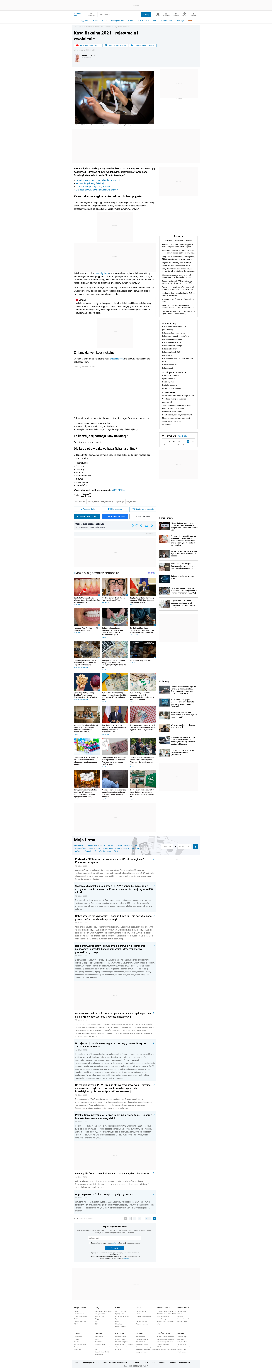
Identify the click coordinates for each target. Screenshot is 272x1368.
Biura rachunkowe (163, 1308)
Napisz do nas (116, 509)
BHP (96, 1321)
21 (183, 441)
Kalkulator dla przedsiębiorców (174, 333)
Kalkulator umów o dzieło (171, 342)
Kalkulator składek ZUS (171, 352)
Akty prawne (120, 1333)
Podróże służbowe (163, 1344)
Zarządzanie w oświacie (103, 1347)
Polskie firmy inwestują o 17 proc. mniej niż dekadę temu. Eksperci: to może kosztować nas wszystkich (178, 288)
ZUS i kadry (78, 1319)
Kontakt (162, 1363)
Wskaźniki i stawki (164, 1333)
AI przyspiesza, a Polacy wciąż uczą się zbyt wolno (178, 300)
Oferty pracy (181, 1352)
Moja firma (89, 27)
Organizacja (78, 1336)
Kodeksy (118, 1349)
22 (188, 441)
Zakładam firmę (91, 845)
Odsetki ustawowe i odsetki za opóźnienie (178, 396)
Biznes (104, 20)
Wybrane (189, 240)
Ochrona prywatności (90, 1363)
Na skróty (181, 1333)
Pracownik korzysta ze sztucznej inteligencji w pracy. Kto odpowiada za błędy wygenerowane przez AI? (178, 312)
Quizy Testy (166, 424)
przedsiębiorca (102, 273)
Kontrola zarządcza (169, 385)
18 (169, 441)
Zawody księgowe (80, 1321)
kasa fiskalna (80, 502)
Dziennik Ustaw (120, 1336)
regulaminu (115, 1243)
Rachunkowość (79, 1314)
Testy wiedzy (99, 1354)
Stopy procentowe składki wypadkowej (176, 405)
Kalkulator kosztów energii (172, 346)
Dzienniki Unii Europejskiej (124, 1344)
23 (193, 441)
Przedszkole (99, 1336)
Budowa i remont (183, 1319)
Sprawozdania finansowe (165, 1321)
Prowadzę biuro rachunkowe (166, 1314)
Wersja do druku (89, 509)
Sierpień (182, 435)
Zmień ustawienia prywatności (115, 1363)
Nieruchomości (167, 20)
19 (174, 441)
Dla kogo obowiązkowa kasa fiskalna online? (97, 190)
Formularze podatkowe (185, 1347)
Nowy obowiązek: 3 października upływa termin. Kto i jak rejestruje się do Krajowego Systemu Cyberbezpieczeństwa (178, 270)
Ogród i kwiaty (182, 1321)
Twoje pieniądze (143, 20)
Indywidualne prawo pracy (103, 1311)
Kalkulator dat (167, 368)
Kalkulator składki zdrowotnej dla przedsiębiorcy (174, 328)
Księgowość (84, 20)
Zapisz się (115, 1248)
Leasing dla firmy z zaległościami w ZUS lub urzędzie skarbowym (178, 294)
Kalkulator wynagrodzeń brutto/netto (175, 336)
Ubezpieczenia (99, 1316)
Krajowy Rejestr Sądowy (171, 388)
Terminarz (171, 435)
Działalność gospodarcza (171, 375)
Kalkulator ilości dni (169, 365)
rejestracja (120, 502)
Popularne (168, 240)
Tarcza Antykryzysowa (103, 851)
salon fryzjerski (93, 502)
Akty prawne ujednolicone (123, 1347)
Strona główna (79, 27)
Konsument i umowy (122, 1316)
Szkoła (97, 1339)
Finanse (118, 845)
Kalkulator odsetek (142, 1344)
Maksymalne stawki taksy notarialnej (176, 418)
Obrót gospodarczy (80, 1316)
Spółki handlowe (168, 379)
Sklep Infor (119, 1324)
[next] (154, 1218)
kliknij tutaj (126, 1258)
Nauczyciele (99, 1342)
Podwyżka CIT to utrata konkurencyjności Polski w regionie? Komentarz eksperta (177, 246)
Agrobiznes (136, 848)
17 (165, 441)
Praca (117, 1321)
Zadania (76, 1342)
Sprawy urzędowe (121, 1319)
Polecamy (164, 681)
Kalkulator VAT (168, 355)
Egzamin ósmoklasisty (102, 1352)
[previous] (125, 1218)
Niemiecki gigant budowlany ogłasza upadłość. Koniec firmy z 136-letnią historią (178, 306)
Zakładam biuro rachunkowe (166, 1311)
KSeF (190, 20)
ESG (116, 851)
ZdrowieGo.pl (181, 1336)
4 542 (148, 1219)
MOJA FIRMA (118, 490)
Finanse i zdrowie (142, 1324)
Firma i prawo (166, 517)
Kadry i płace (78, 1347)
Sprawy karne (120, 1314)
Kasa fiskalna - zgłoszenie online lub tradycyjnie (98, 180)
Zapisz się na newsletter (145, 509)
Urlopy (97, 1319)
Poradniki (88, 851)
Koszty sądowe (168, 382)
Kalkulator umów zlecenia (172, 339)
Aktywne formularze (176, 372)
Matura (97, 1349)
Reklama (172, 1363)
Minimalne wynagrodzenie (165, 1339)
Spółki (102, 845)
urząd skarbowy (107, 502)
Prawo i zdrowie (120, 1326)
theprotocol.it (181, 1349)
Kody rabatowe (182, 1342)
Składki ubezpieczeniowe (165, 1342)
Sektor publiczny (117, 20)
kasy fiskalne (131, 502)
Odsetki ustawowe (163, 1347)
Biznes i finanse (141, 1311)
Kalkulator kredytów (169, 349)
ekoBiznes (78, 851)
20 (179, 441)
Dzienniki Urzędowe (122, 1342)
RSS (153, 1363)
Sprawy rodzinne (121, 1311)
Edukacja (180, 20)
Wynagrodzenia (100, 1314)
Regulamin (134, 1363)
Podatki (126, 848)
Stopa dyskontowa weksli (171, 421)
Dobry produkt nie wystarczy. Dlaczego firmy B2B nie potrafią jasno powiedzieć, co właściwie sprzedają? (178, 258)
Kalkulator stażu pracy (143, 1347)
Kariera (145, 1363)
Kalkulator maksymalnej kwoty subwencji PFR (177, 360)
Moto (155, 20)
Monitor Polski (120, 1339)
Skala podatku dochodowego (166, 1349)
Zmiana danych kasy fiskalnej (90, 183)
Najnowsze (179, 240)
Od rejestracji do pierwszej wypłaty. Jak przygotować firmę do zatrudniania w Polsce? (176, 276)
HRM (96, 1324)
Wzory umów (181, 1344)
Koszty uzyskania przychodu (173, 408)
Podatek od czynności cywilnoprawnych (177, 415)
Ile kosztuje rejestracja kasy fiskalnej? (93, 186)
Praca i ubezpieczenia (104, 848)
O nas (76, 1363)
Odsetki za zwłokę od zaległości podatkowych (174, 400)
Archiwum (180, 1339)
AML (158, 1324)
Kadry (95, 20)
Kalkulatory (170, 323)
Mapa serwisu (184, 1363)
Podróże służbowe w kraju (172, 412)
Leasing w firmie (130, 845)
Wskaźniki (170, 392)
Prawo (130, 20)
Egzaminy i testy (100, 1344)
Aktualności (78, 845)
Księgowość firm (80, 1308)
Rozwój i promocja (80, 1344)
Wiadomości (181, 1311)
